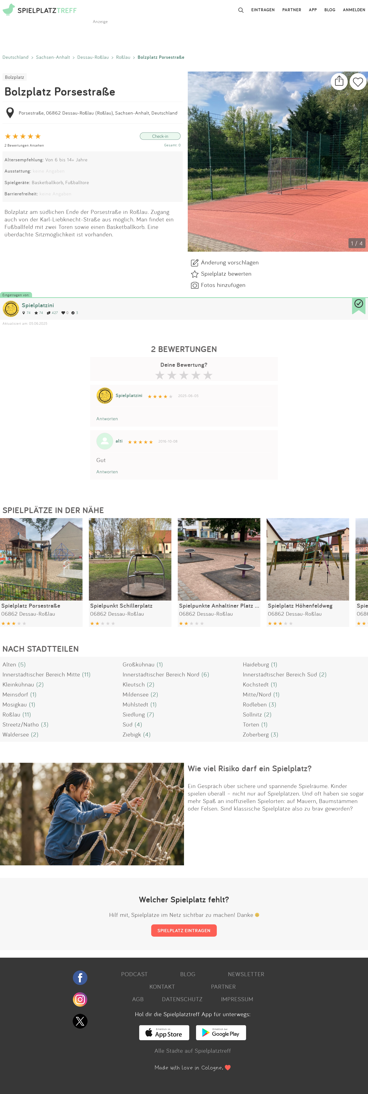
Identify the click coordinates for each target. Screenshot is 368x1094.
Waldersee (16, 734)
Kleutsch (134, 684)
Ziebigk (132, 734)
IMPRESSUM (237, 999)
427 (55, 312)
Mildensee (136, 694)
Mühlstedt (135, 704)
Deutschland (16, 57)
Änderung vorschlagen (230, 262)
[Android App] (221, 1038)
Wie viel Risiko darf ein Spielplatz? (250, 768)
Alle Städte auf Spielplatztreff (192, 1050)
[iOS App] (164, 1038)
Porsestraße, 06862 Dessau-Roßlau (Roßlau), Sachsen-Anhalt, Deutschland (98, 113)
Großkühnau (139, 664)
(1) (160, 664)
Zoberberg (256, 734)
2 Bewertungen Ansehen (24, 145)
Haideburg (256, 664)
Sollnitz (252, 714)
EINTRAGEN (263, 10)
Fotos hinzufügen (223, 284)
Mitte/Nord (257, 694)
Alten (9, 664)
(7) (150, 714)
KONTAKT (162, 986)
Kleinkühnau (18, 684)
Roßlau (123, 57)
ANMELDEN (354, 10)
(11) (86, 674)
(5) (22, 664)
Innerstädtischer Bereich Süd (280, 674)
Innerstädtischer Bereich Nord (161, 674)
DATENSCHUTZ (182, 999)
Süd (128, 724)
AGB (138, 999)
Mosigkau (15, 704)
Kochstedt (256, 684)
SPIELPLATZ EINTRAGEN (184, 930)
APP (313, 10)
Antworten (107, 419)
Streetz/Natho (21, 724)
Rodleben (255, 704)
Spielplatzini (38, 305)
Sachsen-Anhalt (53, 57)
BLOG (329, 10)
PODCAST (134, 974)
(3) (272, 704)
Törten (251, 724)
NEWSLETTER (246, 974)
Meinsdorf (15, 694)
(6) (205, 674)
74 (29, 312)
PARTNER (291, 10)
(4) (138, 724)
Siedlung (134, 714)
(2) (323, 674)
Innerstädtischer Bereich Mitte (41, 674)
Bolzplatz (14, 77)
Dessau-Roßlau (93, 57)
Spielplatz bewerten (226, 273)
